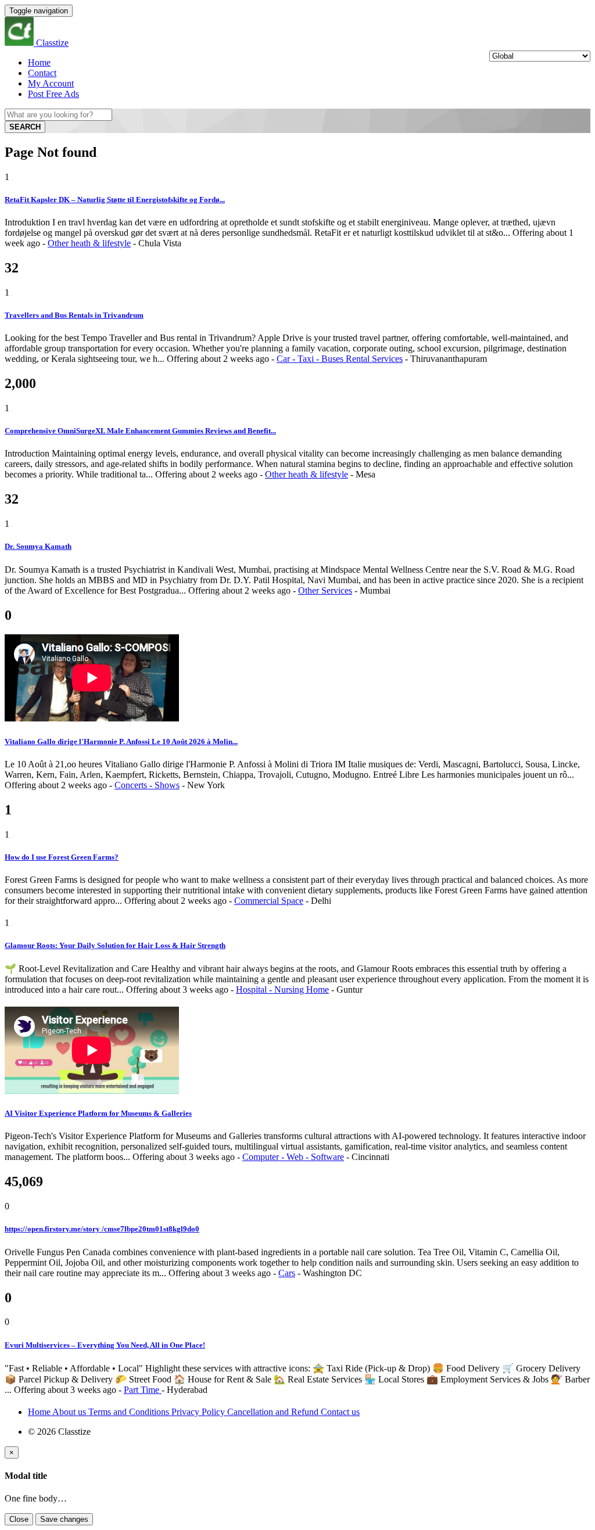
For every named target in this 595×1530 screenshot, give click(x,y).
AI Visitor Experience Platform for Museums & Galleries (98, 1113)
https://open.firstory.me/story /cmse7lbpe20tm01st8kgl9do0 (102, 1228)
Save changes (64, 1519)
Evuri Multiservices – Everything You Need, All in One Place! (105, 1345)
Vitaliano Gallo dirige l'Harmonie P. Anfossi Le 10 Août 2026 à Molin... (121, 741)
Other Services (325, 590)
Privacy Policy (199, 1412)
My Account (51, 83)
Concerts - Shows (147, 785)
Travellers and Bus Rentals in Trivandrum (74, 315)
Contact (42, 73)
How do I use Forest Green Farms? (62, 857)
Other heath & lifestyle (89, 243)
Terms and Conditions (129, 1412)
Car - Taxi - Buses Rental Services (340, 359)
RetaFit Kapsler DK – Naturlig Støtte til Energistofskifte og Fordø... (115, 199)
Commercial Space (268, 901)
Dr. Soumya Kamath (38, 546)
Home (39, 62)
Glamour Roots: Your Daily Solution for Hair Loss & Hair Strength (115, 945)
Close (18, 1519)
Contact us (340, 1412)
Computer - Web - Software (293, 1157)
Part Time (143, 1390)
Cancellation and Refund (274, 1412)
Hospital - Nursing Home (282, 989)
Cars (286, 1273)
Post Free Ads (53, 94)
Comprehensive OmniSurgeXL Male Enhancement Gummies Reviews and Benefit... (140, 430)
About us (70, 1412)
